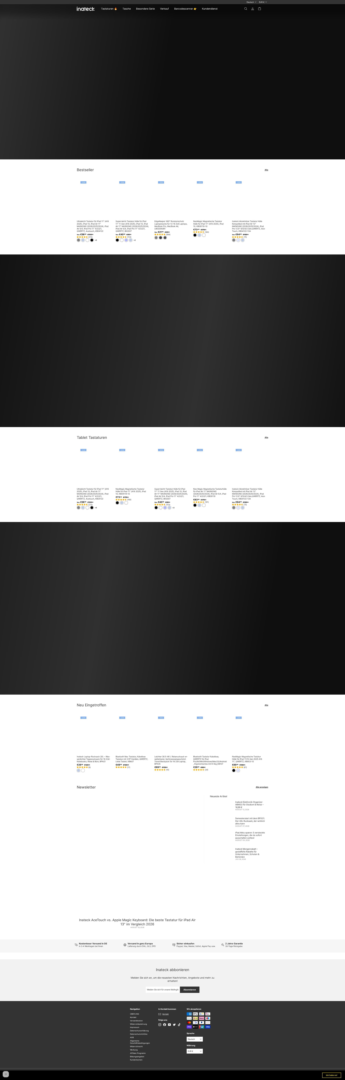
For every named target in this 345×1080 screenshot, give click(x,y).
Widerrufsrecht (136, 1046)
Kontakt (133, 1017)
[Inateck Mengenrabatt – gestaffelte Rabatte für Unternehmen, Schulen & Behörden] (221, 852)
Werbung (134, 1050)
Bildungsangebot (137, 1056)
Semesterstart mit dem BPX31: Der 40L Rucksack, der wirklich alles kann (250, 821)
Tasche (127, 8)
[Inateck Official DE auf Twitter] (174, 1024)
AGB (132, 1037)
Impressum (134, 1027)
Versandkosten (136, 1021)
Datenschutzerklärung (139, 1031)
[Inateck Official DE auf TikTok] (179, 1024)
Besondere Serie (145, 8)
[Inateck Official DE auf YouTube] (169, 1024)
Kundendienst (210, 8)
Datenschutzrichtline (138, 1034)
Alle (266, 170)
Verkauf (164, 8)
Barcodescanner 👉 (185, 8)
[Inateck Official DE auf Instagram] (159, 1024)
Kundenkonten (136, 1060)
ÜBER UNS (134, 1014)
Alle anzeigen (262, 787)
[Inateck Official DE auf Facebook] (164, 1024)
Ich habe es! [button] (331, 1075)
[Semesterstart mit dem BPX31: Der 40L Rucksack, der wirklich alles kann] (221, 822)
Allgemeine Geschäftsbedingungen (140, 1042)
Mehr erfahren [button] (112, 1075)
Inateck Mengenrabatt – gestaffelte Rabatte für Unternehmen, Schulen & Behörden (247, 853)
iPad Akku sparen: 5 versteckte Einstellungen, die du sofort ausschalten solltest (250, 835)
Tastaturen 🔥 (109, 8)
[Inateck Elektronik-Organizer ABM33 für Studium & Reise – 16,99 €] (221, 806)
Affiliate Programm (138, 1053)
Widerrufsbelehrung (138, 1024)
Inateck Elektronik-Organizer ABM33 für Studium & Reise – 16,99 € (249, 805)
